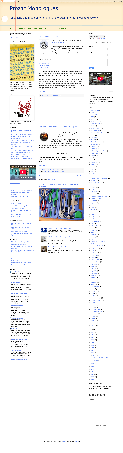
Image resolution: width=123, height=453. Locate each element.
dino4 (65, 441)
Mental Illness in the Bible (49, 37)
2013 (92, 369)
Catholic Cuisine (16, 203)
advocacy (93, 146)
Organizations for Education (19, 231)
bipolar (45, 171)
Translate (102, 38)
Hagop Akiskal (95, 121)
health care (94, 216)
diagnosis (94, 194)
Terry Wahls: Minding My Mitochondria (22, 150)
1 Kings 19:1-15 (44, 63)
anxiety (93, 155)
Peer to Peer (94, 137)
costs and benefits (96, 182)
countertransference (97, 185)
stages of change (96, 298)
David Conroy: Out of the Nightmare (21, 158)
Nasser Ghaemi (95, 130)
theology (93, 320)
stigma (93, 302)
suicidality (94, 305)
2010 (92, 377)
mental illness (95, 248)
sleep (92, 293)
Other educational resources (19, 196)
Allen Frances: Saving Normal (20, 156)
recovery (93, 277)
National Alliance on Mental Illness (21, 190)
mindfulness (94, 253)
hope (92, 223)
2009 (92, 379)
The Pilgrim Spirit (16, 350)
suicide (93, 307)
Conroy (93, 112)
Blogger (77, 441)
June (94, 355)
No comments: (54, 95)
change (93, 173)
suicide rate (94, 314)
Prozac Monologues (34, 8)
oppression (94, 264)
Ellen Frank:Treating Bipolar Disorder (22, 134)
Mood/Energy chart (41, 28)
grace (92, 214)
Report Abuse (15, 183)
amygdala (94, 148)
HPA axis (93, 119)
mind (92, 250)
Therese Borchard (17, 318)
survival (93, 316)
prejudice (93, 268)
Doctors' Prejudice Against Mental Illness (60, 228)
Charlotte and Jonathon (18, 208)
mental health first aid (97, 246)
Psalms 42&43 (44, 65)
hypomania (94, 230)
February (95, 360)
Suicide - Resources (59, 28)
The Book (21, 28)
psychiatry (94, 271)
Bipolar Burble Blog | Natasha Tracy (20, 294)
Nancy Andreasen (96, 128)
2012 (92, 371)
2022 (92, 337)
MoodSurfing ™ (16, 282)
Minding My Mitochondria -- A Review (59, 247)
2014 (92, 366)
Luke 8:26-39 (43, 67)
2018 (92, 347)
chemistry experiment (97, 176)
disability (93, 200)
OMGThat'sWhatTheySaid (98, 133)
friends (93, 209)
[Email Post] (60, 95)
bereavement (95, 162)
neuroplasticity (95, 259)
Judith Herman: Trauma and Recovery (22, 140)
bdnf (92, 160)
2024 (92, 332)
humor (93, 228)
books (49, 171)
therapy (93, 323)
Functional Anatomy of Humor (20, 265)
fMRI (92, 205)
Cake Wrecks (15, 272)
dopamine (94, 203)
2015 (92, 364)
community (94, 180)
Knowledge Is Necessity (19, 339)
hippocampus (95, 221)
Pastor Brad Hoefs (17, 305)
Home (12, 28)
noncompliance (95, 262)
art (91, 157)
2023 (92, 334)
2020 (92, 342)
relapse (93, 280)
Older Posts (80, 176)
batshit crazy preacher (58, 42)
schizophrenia (95, 286)
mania (92, 243)
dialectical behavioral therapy (99, 196)
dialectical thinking (96, 198)
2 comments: (55, 169)
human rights (94, 225)
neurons (93, 257)
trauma (93, 325)
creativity (93, 187)
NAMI (92, 126)
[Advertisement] (61, 111)
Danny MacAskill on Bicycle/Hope (21, 214)
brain (92, 169)
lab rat (92, 232)
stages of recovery (96, 300)
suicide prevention (96, 311)
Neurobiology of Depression (19, 244)
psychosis (94, 273)
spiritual (93, 295)
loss (92, 239)
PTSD (92, 135)
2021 (92, 340)
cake (92, 171)
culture (93, 189)
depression (94, 191)
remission (94, 282)
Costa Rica (94, 114)
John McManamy (59, 171)
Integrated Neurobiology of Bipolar (21, 242)
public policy (94, 275)
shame (93, 289)
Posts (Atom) (51, 179)
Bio (29, 28)
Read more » (43, 91)
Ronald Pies (94, 144)
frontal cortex (94, 212)
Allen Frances (95, 110)
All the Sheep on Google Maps (20, 206)
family (92, 207)
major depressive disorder (98, 241)
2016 (92, 353)
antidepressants (95, 153)
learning (93, 237)
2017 (92, 350)
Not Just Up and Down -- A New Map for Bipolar (58, 127)
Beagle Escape (15, 216)
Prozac (93, 139)
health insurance (96, 219)
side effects (94, 291)
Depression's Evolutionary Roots (21, 262)
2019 (92, 345)
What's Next (14, 37)
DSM (53, 171)
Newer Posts (43, 176)
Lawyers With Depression (19, 359)
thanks (93, 318)
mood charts (94, 255)
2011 (92, 374)
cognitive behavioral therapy (99, 178)
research (93, 284)
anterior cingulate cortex (98, 151)
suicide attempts (95, 309)
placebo (93, 266)
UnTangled (14, 329)
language (93, 234)
